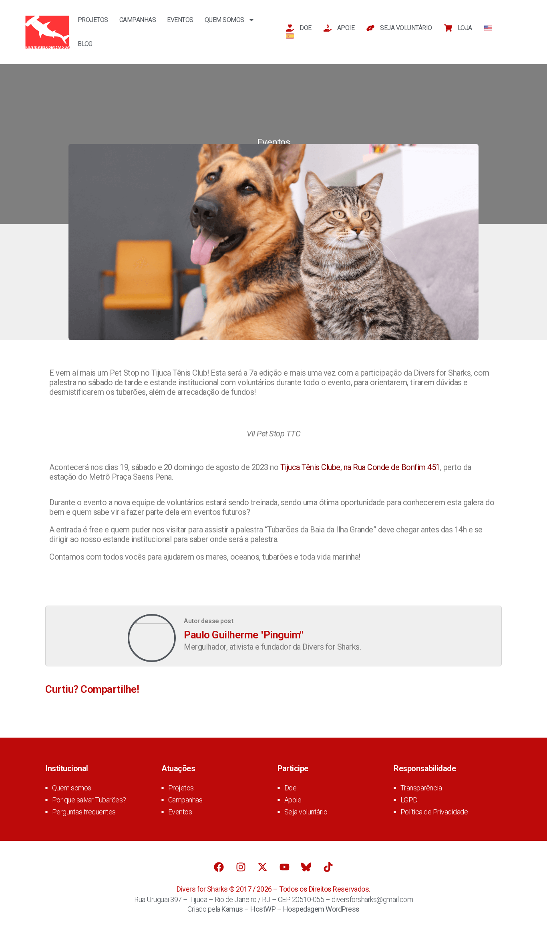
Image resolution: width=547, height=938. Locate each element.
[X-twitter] (263, 867)
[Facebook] (219, 867)
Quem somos (224, 20)
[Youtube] (284, 867)
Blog (85, 44)
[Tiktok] (328, 867)
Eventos (180, 20)
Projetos (93, 20)
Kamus (232, 909)
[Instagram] (241, 867)
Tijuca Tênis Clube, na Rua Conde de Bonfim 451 (360, 467)
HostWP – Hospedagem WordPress (305, 909)
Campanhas (137, 20)
